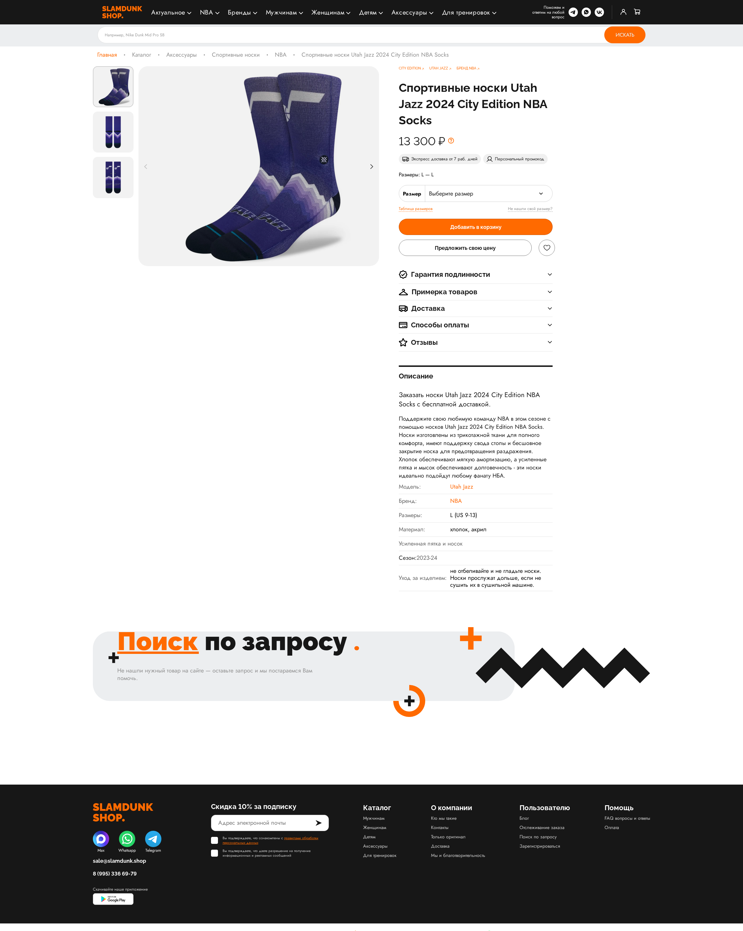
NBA (206, 12)
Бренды (239, 12)
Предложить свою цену (465, 248)
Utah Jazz (461, 486)
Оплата (612, 827)
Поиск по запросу (538, 836)
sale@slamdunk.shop (119, 861)
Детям (368, 12)
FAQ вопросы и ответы (627, 818)
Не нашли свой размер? (530, 208)
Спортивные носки (236, 55)
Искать (625, 35)
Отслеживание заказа (542, 827)
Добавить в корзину (476, 227)
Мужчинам (281, 12)
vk (599, 12)
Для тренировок (466, 12)
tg (573, 12)
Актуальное (168, 12)
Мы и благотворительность (458, 855)
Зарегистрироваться (540, 846)
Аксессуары (409, 12)
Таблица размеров (415, 208)
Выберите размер (451, 193)
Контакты (439, 827)
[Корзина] (637, 12)
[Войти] (623, 12)
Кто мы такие (444, 818)
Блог (524, 818)
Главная (107, 55)
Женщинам (327, 12)
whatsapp (586, 12)
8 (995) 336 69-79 (115, 874)
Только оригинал (448, 836)
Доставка (440, 846)
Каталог (141, 55)
